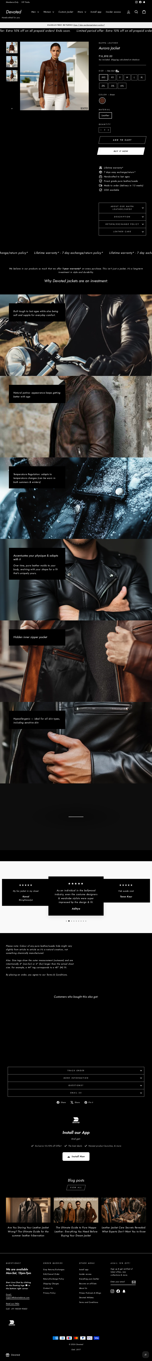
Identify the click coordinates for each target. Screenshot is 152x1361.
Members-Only (12, 2)
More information (76, 1078)
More (81, 11)
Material (104, 109)
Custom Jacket (65, 11)
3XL (113, 85)
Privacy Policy (49, 1293)
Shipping (115, 59)
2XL (103, 85)
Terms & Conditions (57, 974)
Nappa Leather (108, 43)
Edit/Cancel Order (51, 1274)
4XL (122, 85)
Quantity (105, 124)
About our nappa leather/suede (122, 208)
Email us (76, 1092)
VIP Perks (25, 2)
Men (34, 11)
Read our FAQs (12, 1303)
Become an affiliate (87, 1283)
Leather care (122, 231)
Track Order (76, 1070)
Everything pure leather (89, 1278)
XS (112, 77)
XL (142, 77)
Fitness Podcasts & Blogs (90, 1293)
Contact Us (48, 1288)
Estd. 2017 (76, 1349)
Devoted (13, 12)
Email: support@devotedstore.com (18, 1296)
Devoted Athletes (86, 1297)
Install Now (78, 1156)
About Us (83, 1288)
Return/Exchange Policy (122, 224)
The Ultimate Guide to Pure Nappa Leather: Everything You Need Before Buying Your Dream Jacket (76, 1231)
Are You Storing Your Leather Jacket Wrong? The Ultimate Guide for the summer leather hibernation (28, 1231)
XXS (103, 77)
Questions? (76, 1085)
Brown (102, 101)
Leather (105, 115)
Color (107, 94)
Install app (96, 11)
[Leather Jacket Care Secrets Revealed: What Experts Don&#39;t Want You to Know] (124, 1210)
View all (76, 1187)
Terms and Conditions (88, 1302)
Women (47, 11)
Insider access (113, 11)
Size (107, 70)
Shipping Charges (51, 1283)
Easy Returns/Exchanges (53, 1269)
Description (122, 216)
